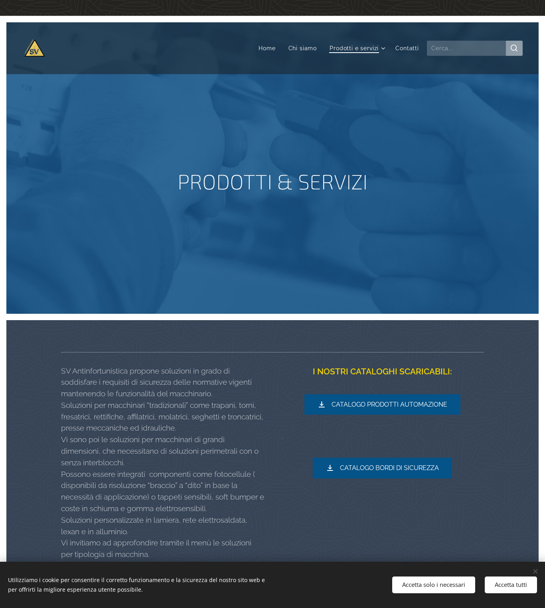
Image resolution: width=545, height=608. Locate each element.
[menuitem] (269, 48)
